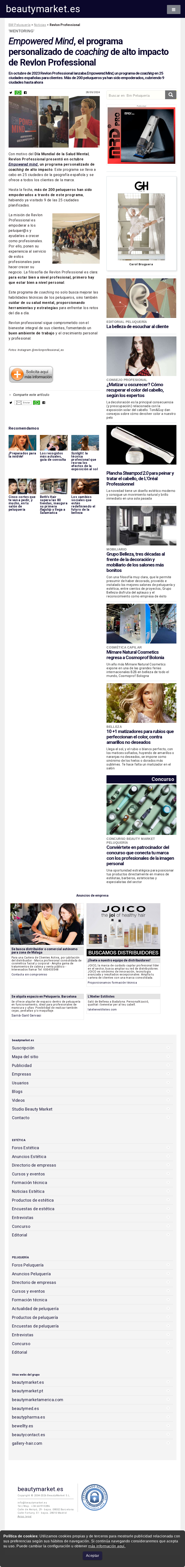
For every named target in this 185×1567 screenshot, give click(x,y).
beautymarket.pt (27, 1390)
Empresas (21, 1074)
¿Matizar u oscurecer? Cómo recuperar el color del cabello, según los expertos (135, 390)
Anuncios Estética (29, 1156)
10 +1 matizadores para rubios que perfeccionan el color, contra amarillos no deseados (140, 737)
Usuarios (20, 1083)
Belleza (114, 726)
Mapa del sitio (25, 1056)
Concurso (163, 779)
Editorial (19, 1235)
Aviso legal (25, 1516)
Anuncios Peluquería (31, 1273)
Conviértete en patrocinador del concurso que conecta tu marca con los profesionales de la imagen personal (140, 855)
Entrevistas (23, 1217)
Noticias (40, 25)
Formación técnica (29, 1182)
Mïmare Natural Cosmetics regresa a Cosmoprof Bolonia (135, 654)
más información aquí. (106, 1546)
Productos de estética (33, 1200)
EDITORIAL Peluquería (126, 322)
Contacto (20, 1117)
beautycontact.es (28, 1434)
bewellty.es (22, 1426)
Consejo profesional (126, 380)
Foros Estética (25, 1147)
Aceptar (92, 1556)
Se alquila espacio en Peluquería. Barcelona (44, 996)
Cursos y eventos (28, 1174)
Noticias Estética (28, 1191)
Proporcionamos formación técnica (112, 982)
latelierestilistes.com (102, 1009)
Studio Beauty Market (32, 1109)
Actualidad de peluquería (35, 1308)
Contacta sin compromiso (29, 974)
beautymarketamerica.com (37, 1399)
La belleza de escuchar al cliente (137, 326)
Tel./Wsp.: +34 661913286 (34, 1506)
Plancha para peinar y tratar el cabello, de (140, 478)
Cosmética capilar (124, 647)
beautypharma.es (28, 1417)
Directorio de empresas (34, 1165)
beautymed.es (25, 1408)
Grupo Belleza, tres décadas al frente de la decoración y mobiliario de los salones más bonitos (135, 562)
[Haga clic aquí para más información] (31, 381)
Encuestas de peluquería (35, 1326)
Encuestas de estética (33, 1208)
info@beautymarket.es (32, 1502)
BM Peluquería (20, 25)
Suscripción (23, 1047)
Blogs (17, 1091)
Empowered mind (23, 164)
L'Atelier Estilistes (101, 996)
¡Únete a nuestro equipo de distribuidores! (119, 960)
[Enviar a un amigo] (23, 404)
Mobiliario (116, 549)
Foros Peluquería (28, 1265)
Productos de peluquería (35, 1317)
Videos (18, 1100)
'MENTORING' (22, 31)
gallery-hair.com (27, 1443)
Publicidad (22, 1065)
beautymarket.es (43, 9)
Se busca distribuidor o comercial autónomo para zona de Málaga (44, 950)
